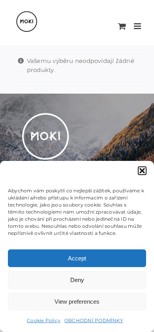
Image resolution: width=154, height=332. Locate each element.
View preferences (77, 301)
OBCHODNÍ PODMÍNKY (93, 320)
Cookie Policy (43, 320)
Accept (77, 258)
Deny (77, 280)
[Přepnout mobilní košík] (122, 26)
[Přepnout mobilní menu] (138, 26)
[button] (142, 171)
